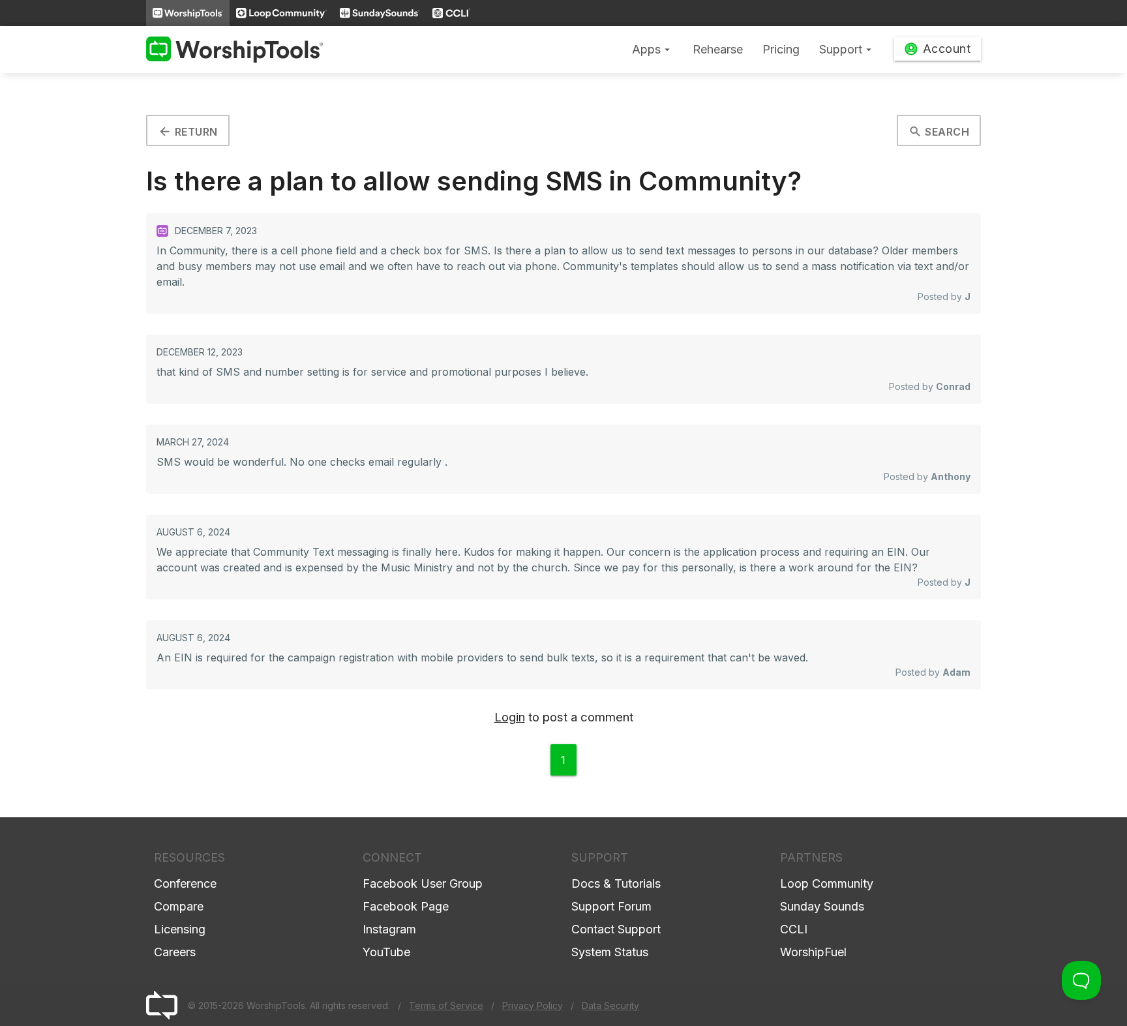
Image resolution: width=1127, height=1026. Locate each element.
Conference (185, 883)
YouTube (386, 952)
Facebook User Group (423, 883)
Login (509, 717)
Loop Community (826, 883)
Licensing (179, 929)
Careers (175, 952)
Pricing (781, 49)
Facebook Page (406, 906)
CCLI (793, 929)
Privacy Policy (532, 1005)
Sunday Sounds (822, 906)
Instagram (389, 929)
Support (847, 49)
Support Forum (611, 906)
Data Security (610, 1005)
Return (188, 131)
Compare (178, 906)
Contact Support (616, 929)
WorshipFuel (813, 952)
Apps (652, 49)
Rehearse (718, 49)
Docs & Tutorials (616, 883)
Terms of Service (446, 1005)
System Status (609, 952)
